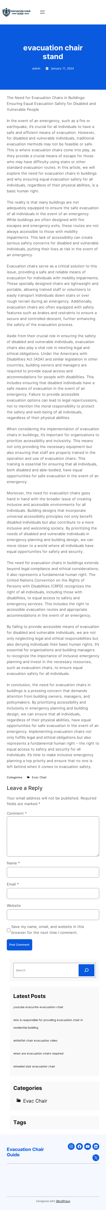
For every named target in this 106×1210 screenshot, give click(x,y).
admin (36, 68)
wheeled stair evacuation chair (34, 1066)
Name (13, 863)
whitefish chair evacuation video (35, 1040)
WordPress (63, 1201)
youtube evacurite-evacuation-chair (38, 1007)
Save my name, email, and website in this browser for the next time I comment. (47, 929)
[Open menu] (42, 12)
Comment (17, 813)
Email (13, 884)
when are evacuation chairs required (38, 1053)
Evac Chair (39, 777)
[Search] (86, 970)
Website (14, 905)
